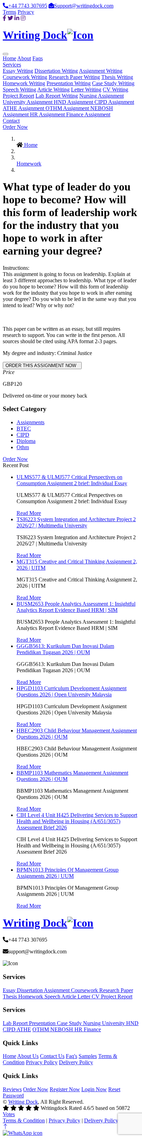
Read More (29, 513)
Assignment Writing (100, 71)
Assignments (30, 422)
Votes (9, 1114)
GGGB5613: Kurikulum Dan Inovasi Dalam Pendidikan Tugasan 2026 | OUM (65, 649)
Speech (52, 996)
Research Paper (116, 990)
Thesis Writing (117, 77)
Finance (92, 1029)
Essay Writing (18, 71)
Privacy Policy (42, 1062)
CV (96, 996)
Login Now (94, 1089)
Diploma (26, 441)
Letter (85, 996)
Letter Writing (86, 89)
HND (132, 1023)
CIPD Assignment (114, 102)
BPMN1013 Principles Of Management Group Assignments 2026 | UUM (68, 873)
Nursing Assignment (101, 96)
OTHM (41, 1029)
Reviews (12, 1089)
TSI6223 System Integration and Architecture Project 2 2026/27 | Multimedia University (76, 522)
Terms (9, 12)
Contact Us (52, 1056)
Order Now (15, 127)
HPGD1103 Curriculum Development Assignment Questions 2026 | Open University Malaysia (71, 691)
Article (69, 996)
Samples (88, 1056)
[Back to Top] (5, 1127)
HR (79, 1029)
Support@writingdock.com (83, 6)
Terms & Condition (24, 1120)
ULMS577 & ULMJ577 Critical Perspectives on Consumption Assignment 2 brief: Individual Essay (72, 480)
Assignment (57, 990)
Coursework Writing (25, 77)
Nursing (92, 1023)
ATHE (24, 1029)
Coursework (85, 990)
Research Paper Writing (74, 77)
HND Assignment (74, 102)
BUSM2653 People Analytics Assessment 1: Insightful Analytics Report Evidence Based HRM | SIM (76, 607)
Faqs (37, 58)
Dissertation (30, 990)
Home (9, 58)
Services (12, 65)
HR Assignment (48, 114)
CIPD (23, 435)
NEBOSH (62, 1029)
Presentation (43, 1023)
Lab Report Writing (57, 96)
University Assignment (28, 102)
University (114, 1023)
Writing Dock (23, 1102)
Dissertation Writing (56, 71)
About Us (28, 1056)
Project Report (18, 96)
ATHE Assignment (24, 108)
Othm (23, 447)
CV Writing (115, 89)
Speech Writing (19, 89)
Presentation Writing (69, 83)
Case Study (70, 1023)
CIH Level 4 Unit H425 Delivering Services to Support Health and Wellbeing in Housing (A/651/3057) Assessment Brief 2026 (77, 821)
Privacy (26, 12)
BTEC (24, 428)
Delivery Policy (76, 1062)
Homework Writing (24, 83)
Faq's (71, 1056)
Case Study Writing (113, 83)
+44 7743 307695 (27, 6)
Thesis (10, 996)
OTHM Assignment (67, 108)
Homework (29, 164)
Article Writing (53, 89)
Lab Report (16, 1023)
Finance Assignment (88, 114)
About (24, 58)
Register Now (65, 1089)
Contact (11, 121)
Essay (10, 990)
